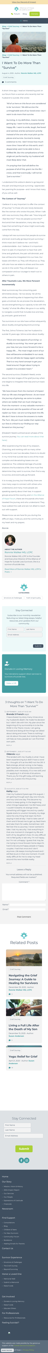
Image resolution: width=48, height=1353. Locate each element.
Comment (24, 882)
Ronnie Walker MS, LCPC (31, 73)
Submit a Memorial (11, 1282)
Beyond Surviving (11, 1269)
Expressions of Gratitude (13, 1200)
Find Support (8, 1218)
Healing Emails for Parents (14, 1244)
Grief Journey (13, 26)
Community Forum (11, 1237)
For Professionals (10, 1313)
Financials (8, 1204)
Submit (38, 646)
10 (12, 1068)
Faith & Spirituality (33, 598)
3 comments (10, 82)
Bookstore (8, 1240)
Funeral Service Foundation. (24, 1346)
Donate (34, 14)
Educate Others (10, 1308)
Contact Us (7, 1248)
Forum (17, 14)
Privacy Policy (28, 1350)
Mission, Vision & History (13, 1186)
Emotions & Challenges (13, 598)
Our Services (9, 1193)
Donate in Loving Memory (14, 1301)
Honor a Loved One (12, 1274)
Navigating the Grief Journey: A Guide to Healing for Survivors (23, 979)
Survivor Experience (12, 1257)
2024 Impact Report (11, 1190)
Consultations (9, 1223)
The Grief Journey (11, 1266)
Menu (25, 21)
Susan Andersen (16, 1036)
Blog (25, 14)
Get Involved (8, 1296)
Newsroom (7, 1209)
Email (6, 909)
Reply (9, 745)
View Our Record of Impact (24, 2)
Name (5, 905)
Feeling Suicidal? (10, 1322)
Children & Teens (10, 1230)
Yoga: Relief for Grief (23, 1056)
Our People (8, 1197)
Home (5, 1176)
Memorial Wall (9, 1279)
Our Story (6, 1181)
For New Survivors (11, 1233)
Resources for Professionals (14, 1318)
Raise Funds (8, 1286)
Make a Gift (11, 683)
